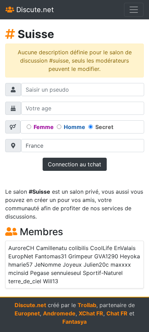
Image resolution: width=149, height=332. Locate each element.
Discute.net (34, 10)
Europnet (27, 313)
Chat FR (117, 313)
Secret (104, 126)
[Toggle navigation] (133, 10)
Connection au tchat (74, 164)
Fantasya (74, 321)
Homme (74, 126)
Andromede (59, 313)
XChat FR (91, 313)
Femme (44, 126)
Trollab (87, 305)
